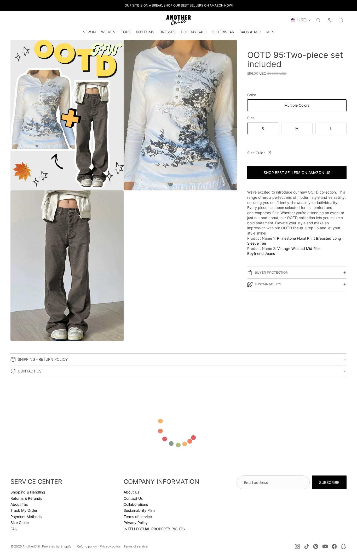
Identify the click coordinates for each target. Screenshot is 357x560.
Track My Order (23, 510)
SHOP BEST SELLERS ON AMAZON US (297, 172)
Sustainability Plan (139, 510)
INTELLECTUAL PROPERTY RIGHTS (154, 529)
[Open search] (318, 20)
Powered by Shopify (57, 546)
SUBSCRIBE (329, 482)
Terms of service (138, 516)
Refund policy (87, 546)
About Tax (19, 504)
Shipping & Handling (27, 492)
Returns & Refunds (26, 498)
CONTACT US (30, 371)
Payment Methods (26, 516)
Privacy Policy (136, 522)
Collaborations (136, 504)
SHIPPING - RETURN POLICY (43, 359)
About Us (131, 492)
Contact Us (133, 498)
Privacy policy (110, 546)
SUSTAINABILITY (268, 284)
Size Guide (257, 152)
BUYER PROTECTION (272, 273)
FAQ (14, 529)
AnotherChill (31, 546)
